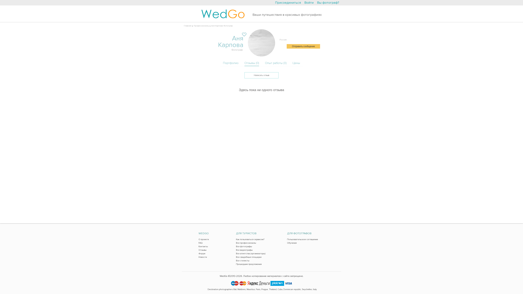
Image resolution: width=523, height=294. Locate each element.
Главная (187, 26)
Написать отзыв (261, 75)
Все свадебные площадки (249, 257)
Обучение (292, 243)
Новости (203, 257)
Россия (283, 39)
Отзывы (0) (251, 63)
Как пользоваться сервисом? (250, 239)
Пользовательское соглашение (302, 239)
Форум (202, 253)
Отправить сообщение (303, 47)
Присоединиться (288, 3)
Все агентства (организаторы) (250, 253)
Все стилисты (242, 260)
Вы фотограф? (328, 3)
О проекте (204, 239)
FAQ (201, 243)
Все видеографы (244, 250)
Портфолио (230, 63)
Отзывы (202, 250)
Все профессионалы (246, 243)
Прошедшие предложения (249, 264)
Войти (309, 3)
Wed (223, 14)
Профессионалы (201, 26)
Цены (296, 63)
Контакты (203, 246)
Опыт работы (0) (276, 63)
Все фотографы (244, 246)
